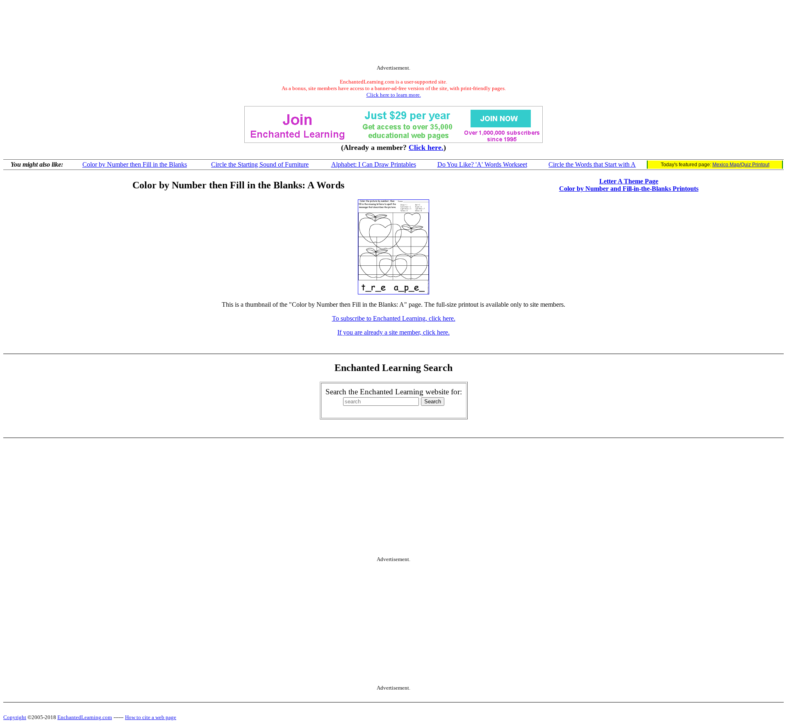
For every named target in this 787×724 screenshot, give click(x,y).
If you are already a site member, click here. (393, 332)
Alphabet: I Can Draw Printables (373, 164)
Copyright (14, 717)
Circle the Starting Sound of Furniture (260, 164)
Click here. (426, 147)
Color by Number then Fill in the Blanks (134, 164)
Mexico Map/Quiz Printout (740, 164)
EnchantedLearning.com (84, 717)
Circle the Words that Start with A (592, 164)
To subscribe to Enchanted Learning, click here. (393, 318)
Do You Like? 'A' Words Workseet (482, 164)
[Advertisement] (393, 34)
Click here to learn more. (393, 95)
